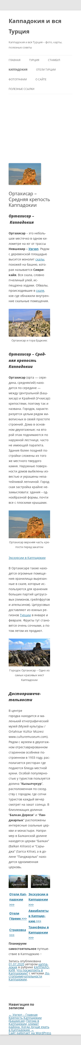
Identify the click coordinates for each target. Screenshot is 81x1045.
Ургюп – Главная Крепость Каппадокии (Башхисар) (25, 1018)
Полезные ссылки (21, 89)
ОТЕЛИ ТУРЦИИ (46, 69)
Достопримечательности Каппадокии (29, 976)
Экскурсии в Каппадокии (27, 558)
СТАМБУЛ (54, 60)
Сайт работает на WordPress (30, 1033)
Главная (15, 60)
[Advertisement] (40, 128)
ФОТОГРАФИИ (18, 79)
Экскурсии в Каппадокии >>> (38, 899)
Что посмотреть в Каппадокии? (26, 971)
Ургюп (33, 249)
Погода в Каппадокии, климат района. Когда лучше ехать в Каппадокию (29, 1025)
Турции (25, 615)
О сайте (40, 79)
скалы (39, 259)
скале (40, 290)
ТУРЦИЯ (34, 60)
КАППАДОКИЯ (18, 69)
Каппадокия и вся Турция (35, 26)
